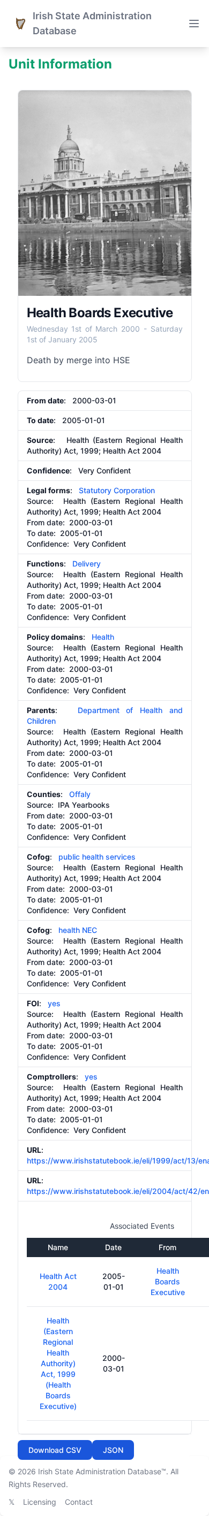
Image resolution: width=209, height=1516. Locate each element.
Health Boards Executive (168, 1281)
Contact (79, 1501)
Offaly (80, 794)
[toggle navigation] (194, 23)
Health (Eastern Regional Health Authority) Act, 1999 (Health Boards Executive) (58, 1363)
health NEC (77, 930)
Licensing (39, 1501)
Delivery (86, 563)
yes (54, 1003)
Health (103, 636)
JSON (113, 1449)
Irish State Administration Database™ (102, 1471)
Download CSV (54, 1449)
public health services (97, 856)
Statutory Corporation (117, 490)
